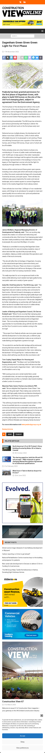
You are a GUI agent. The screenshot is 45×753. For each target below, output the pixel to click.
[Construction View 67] (22, 670)
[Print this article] (22, 58)
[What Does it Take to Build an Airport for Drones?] (6, 472)
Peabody (19, 434)
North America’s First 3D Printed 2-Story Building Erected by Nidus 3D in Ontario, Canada (27, 448)
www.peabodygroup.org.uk (31, 424)
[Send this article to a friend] (19, 58)
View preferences (22, 748)
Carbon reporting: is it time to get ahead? (16, 554)
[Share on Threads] (40, 58)
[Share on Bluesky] (37, 58)
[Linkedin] (25, 2)
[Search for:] (22, 36)
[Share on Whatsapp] (26, 58)
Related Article (7, 429)
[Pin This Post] (15, 58)
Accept (22, 736)
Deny (22, 742)
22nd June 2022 (20, 475)
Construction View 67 (13, 701)
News (10, 434)
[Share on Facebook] (4, 58)
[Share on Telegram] (33, 58)
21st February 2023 (11, 466)
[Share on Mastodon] (30, 58)
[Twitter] (20, 2)
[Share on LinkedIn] (11, 58)
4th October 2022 (21, 453)
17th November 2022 (11, 52)
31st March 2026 (10, 705)
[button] (42, 715)
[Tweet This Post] (8, 58)
